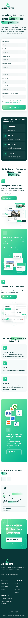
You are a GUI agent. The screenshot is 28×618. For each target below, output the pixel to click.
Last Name (5, 49)
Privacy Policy (16, 102)
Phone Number (6, 63)
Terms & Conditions (14, 613)
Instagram (17, 586)
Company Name (6, 56)
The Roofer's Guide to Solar (6, 602)
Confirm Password (7, 86)
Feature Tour (5, 583)
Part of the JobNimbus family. (9, 574)
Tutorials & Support (6, 598)
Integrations (4, 586)
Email (3, 71)
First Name (5, 41)
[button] (3, 479)
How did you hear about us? (10, 93)
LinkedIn (17, 592)
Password (5, 78)
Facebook (17, 583)
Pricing (3, 589)
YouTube (17, 589)
